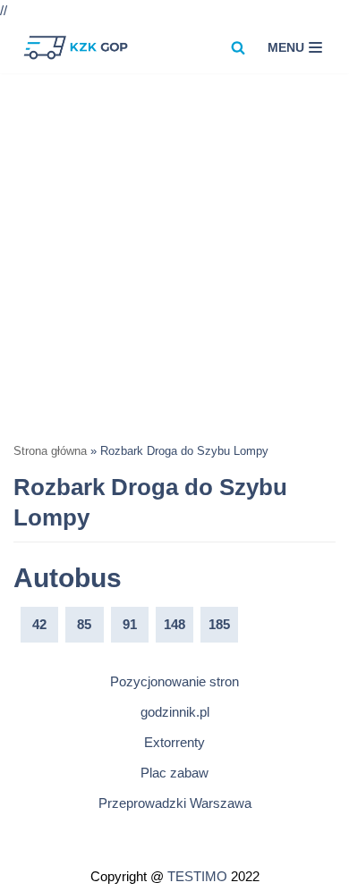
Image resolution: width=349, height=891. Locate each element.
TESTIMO (197, 876)
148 (174, 624)
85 (84, 624)
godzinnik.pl (174, 711)
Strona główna (50, 451)
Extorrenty (174, 742)
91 (130, 624)
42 (39, 624)
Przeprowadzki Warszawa (174, 803)
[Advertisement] (174, 256)
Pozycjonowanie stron (174, 681)
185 (219, 624)
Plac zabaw (174, 772)
